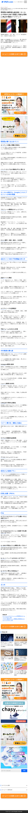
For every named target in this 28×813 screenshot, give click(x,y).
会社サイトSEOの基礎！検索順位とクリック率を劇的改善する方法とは (20, 659)
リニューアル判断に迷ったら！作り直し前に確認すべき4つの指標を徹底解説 (20, 673)
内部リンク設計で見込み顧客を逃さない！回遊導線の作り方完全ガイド (7, 672)
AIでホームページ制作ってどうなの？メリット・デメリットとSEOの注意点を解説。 (7, 644)
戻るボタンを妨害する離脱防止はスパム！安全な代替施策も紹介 (20, 644)
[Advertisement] (14, 75)
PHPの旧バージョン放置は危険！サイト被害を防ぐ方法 (7, 659)
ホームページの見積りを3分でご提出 (12, 54)
